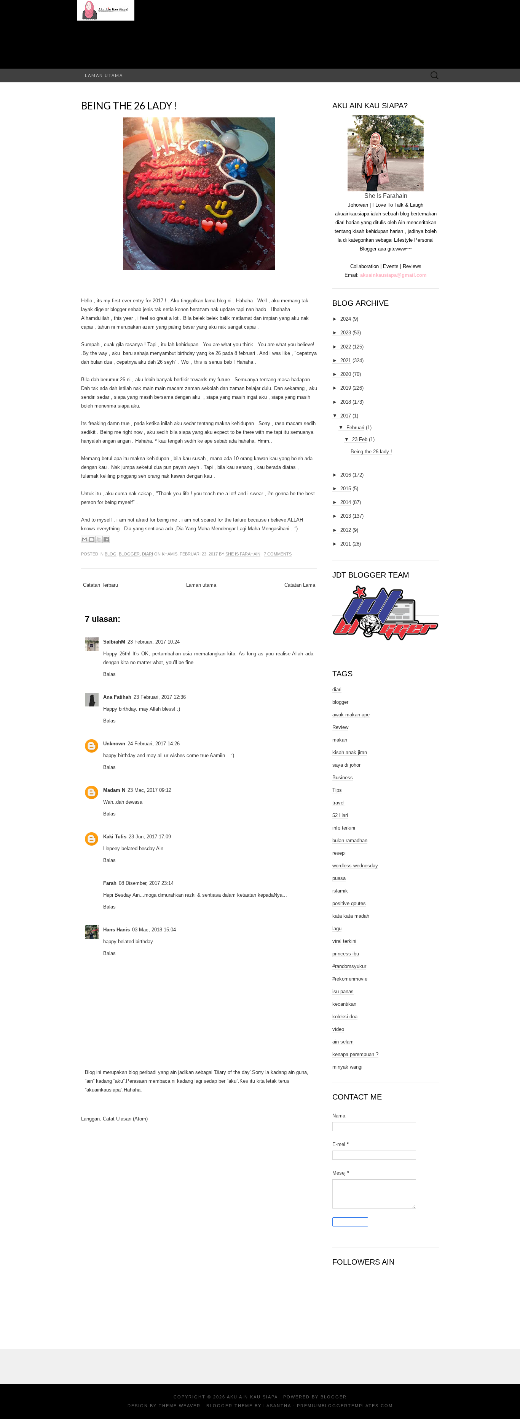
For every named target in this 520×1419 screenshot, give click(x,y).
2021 (345, 360)
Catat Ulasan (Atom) (125, 1119)
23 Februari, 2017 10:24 (154, 642)
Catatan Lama (299, 585)
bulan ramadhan (349, 840)
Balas (109, 674)
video (338, 1029)
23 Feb (359, 439)
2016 (345, 475)
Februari (355, 427)
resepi (339, 853)
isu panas (343, 991)
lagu (336, 928)
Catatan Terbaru (100, 585)
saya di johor (346, 765)
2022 (345, 347)
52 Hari (340, 815)
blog (110, 554)
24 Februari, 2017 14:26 (154, 743)
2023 (345, 332)
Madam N (114, 790)
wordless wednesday (355, 865)
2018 (345, 402)
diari (147, 554)
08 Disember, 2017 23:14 (146, 883)
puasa (339, 878)
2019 (345, 388)
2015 (345, 488)
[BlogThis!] (92, 539)
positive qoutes (349, 903)
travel (338, 803)
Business (342, 777)
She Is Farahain (242, 554)
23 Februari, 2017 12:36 (160, 697)
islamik (340, 891)
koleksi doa (344, 1016)
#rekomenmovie (349, 979)
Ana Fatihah (117, 697)
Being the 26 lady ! (129, 106)
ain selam (343, 1042)
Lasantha (277, 1405)
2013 (345, 516)
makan (339, 740)
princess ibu (345, 954)
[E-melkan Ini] (84, 539)
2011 (345, 544)
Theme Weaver (180, 1405)
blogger (129, 554)
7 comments (278, 554)
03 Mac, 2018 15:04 (154, 930)
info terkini (343, 828)
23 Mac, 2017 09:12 (149, 790)
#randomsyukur (349, 966)
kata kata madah (350, 916)
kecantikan (344, 1004)
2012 (345, 530)
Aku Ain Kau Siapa (252, 1397)
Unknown (114, 743)
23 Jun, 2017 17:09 (150, 837)
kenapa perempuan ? (355, 1054)
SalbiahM (114, 642)
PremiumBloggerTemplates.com (345, 1405)
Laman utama (104, 75)
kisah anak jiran (349, 752)
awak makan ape (351, 715)
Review (340, 727)
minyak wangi (347, 1067)
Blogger (334, 1397)
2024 (345, 319)
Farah (109, 883)
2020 (345, 374)
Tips (337, 790)
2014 (345, 502)
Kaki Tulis (114, 837)
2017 (345, 416)
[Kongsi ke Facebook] (106, 539)
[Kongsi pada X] (99, 539)
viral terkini (344, 941)
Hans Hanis (116, 930)
